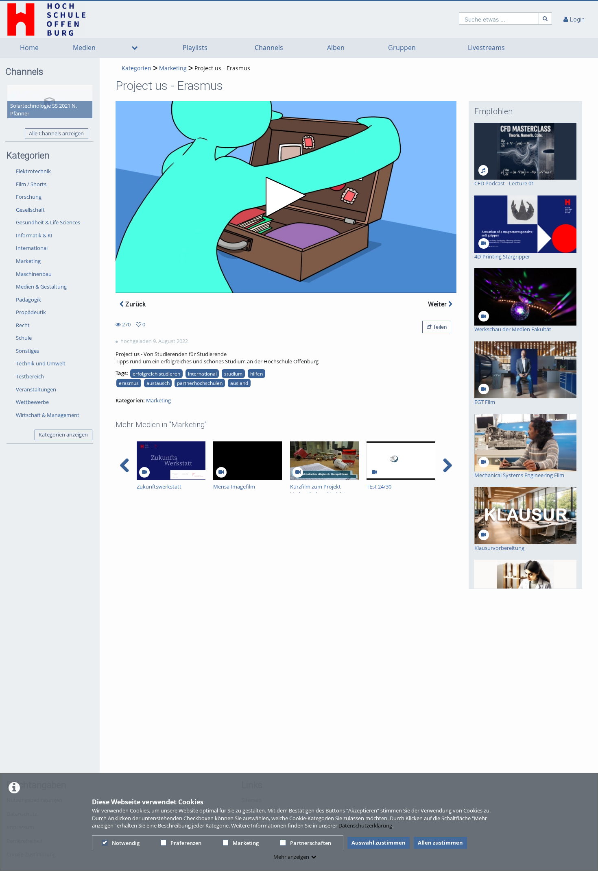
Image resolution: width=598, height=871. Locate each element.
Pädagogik (28, 299)
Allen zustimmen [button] (440, 842)
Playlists (195, 47)
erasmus (129, 383)
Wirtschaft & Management (47, 415)
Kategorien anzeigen (63, 434)
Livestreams (486, 47)
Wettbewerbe (32, 402)
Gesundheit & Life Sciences (48, 222)
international (202, 373)
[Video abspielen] (286, 197)
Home (29, 47)
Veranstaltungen (36, 389)
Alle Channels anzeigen (56, 133)
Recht (23, 325)
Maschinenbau (34, 274)
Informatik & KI (34, 235)
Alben (336, 47)
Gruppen (402, 47)
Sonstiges (27, 350)
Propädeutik (31, 312)
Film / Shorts (31, 184)
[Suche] (545, 18)
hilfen (256, 373)
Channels (269, 47)
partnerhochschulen (200, 383)
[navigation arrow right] (447, 465)
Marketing (246, 843)
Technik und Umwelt (40, 363)
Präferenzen (185, 843)
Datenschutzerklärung (365, 825)
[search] (499, 18)
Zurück (135, 304)
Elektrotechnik (33, 171)
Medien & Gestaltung (41, 286)
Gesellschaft (30, 209)
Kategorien (136, 68)
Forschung (28, 196)
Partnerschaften (310, 843)
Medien (84, 47)
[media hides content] (134, 48)
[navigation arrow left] (125, 465)
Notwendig (126, 843)
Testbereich (30, 376)
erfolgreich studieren (156, 373)
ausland (239, 383)
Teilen (439, 326)
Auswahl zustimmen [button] (378, 842)
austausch (158, 383)
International (32, 248)
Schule (24, 337)
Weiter (438, 304)
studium (233, 373)
